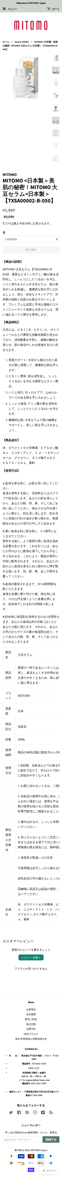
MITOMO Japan (38, 1150)
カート (55, 9)
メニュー (12, 8)
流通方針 (31, 1028)
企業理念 (31, 1009)
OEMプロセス (31, 1034)
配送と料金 (31, 1019)
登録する (50, 1139)
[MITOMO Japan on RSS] (51, 1113)
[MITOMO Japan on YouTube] (43, 1113)
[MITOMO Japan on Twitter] (11, 1113)
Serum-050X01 (22, 41)
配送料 (7, 223)
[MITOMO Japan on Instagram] (35, 1113)
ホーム (6, 41)
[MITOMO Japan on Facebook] (19, 1113)
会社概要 (31, 1014)
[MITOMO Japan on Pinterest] (27, 1113)
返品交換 (31, 1024)
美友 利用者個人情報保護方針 (31, 1038)
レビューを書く (31, 957)
